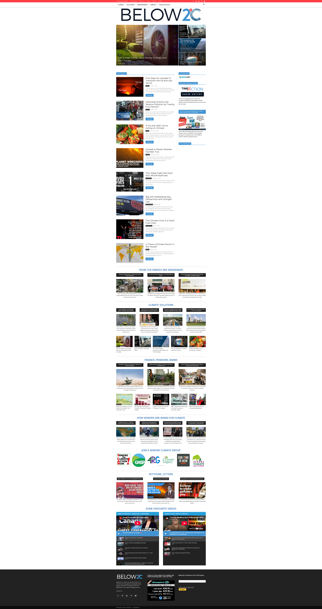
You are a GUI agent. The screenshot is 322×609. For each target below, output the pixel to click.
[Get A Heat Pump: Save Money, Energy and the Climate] (147, 45)
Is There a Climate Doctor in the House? (160, 245)
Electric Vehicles (184, 34)
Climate (120, 5)
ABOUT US (141, 1)
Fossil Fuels (148, 178)
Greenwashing (149, 204)
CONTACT (154, 1)
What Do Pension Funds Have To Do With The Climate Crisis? (124, 408)
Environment (142, 5)
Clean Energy (183, 46)
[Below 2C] (161, 14)
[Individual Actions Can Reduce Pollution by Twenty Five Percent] (129, 110)
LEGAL (148, 1)
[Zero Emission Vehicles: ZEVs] (192, 31)
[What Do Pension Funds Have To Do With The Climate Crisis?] (124, 399)
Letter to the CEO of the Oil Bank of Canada (160, 407)
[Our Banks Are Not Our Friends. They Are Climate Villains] (143, 399)
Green (119, 55)
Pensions (119, 404)
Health (147, 249)
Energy (153, 5)
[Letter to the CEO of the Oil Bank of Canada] (161, 399)
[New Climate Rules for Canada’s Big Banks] (197, 399)
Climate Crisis (149, 225)
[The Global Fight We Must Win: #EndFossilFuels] (129, 182)
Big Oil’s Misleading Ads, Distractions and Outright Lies (159, 199)
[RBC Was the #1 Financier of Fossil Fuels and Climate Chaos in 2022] (179, 399)
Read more (149, 95)
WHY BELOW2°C (134, 1)
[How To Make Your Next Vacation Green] (192, 59)
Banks (136, 404)
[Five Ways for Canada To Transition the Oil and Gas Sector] (129, 87)
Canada (147, 154)
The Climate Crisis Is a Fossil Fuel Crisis (160, 221)
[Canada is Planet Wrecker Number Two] (129, 158)
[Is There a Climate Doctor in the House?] (129, 253)
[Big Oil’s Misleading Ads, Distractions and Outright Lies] (129, 205)
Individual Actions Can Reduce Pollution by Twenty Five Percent (160, 104)
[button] (204, 4)
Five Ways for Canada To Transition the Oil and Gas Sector (159, 80)
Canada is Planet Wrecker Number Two (159, 150)
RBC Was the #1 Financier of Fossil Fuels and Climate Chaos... (179, 408)
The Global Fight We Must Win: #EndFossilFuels (159, 174)
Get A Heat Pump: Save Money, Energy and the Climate (123, 350)
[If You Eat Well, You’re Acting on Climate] (129, 134)
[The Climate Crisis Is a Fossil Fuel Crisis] (129, 229)
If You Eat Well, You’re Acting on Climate (157, 126)
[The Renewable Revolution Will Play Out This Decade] (192, 45)
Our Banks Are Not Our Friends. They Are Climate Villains (143, 408)
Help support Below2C (186, 587)
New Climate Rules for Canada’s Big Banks (196, 407)
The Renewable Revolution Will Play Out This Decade (160, 350)
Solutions (130, 5)
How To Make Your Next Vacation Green (178, 349)
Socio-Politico (164, 5)
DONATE (160, 1)
